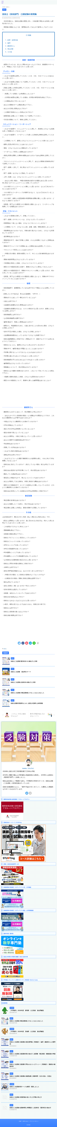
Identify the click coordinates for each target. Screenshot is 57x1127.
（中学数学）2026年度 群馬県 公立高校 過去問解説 (27, 1010)
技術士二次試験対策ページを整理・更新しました (24, 1086)
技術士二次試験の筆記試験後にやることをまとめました (27, 693)
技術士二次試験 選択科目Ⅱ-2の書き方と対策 (24, 661)
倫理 (8, 43)
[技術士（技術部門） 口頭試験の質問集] (30, 643)
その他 (9, 52)
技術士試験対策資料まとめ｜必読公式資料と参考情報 (27, 703)
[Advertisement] (28, 393)
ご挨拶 (19, 1121)
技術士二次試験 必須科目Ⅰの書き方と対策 (23, 682)
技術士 (5, 648)
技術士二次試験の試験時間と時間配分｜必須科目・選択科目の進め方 (30, 1107)
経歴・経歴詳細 (12, 40)
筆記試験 (10, 49)
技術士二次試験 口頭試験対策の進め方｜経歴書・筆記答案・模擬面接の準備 (32, 1054)
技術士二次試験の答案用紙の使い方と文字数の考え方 (26, 1097)
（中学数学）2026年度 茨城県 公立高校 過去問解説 (27, 1031)
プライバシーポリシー (34, 1121)
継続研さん (11, 46)
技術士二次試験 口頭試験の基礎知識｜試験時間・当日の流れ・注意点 (30, 1076)
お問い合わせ (25, 1121)
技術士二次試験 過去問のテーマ (21, 672)
